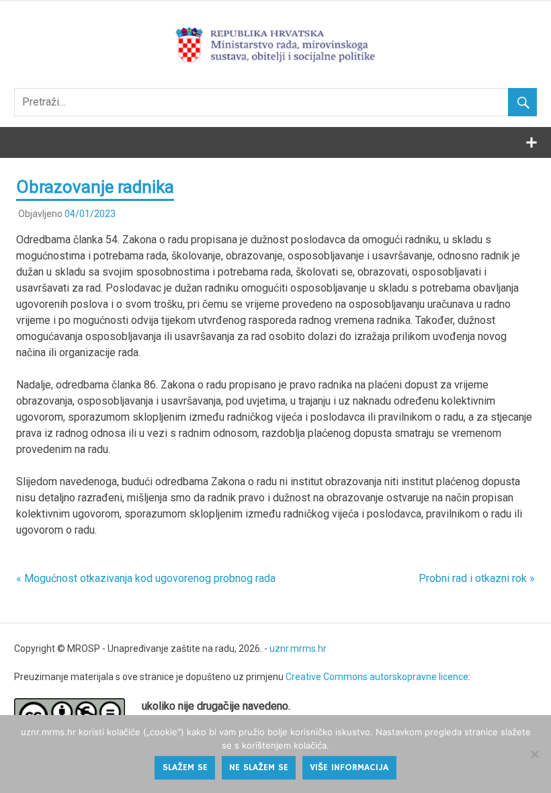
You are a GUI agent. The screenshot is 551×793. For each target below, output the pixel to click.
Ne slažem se (258, 767)
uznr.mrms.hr (298, 648)
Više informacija (349, 767)
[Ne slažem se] (534, 754)
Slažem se (185, 767)
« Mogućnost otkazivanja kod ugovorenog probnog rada (146, 578)
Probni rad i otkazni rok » (477, 578)
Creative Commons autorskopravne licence (377, 676)
